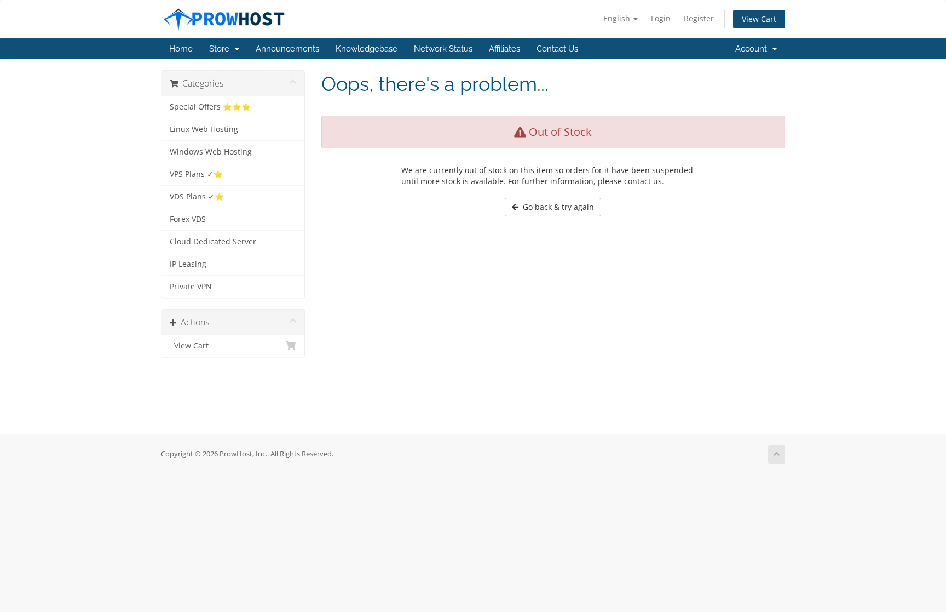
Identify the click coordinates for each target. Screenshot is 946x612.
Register (699, 18)
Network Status (443, 49)
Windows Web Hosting (211, 152)
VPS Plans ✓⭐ (196, 174)
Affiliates (504, 49)
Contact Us (557, 49)
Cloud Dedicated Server (213, 242)
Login (661, 18)
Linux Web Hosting (204, 129)
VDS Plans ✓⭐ (197, 197)
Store (221, 49)
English (617, 18)
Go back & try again (556, 207)
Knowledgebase (366, 49)
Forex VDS (188, 219)
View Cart (759, 19)
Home (181, 49)
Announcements (287, 49)
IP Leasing (188, 264)
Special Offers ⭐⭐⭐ (210, 107)
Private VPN (191, 286)
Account (753, 49)
